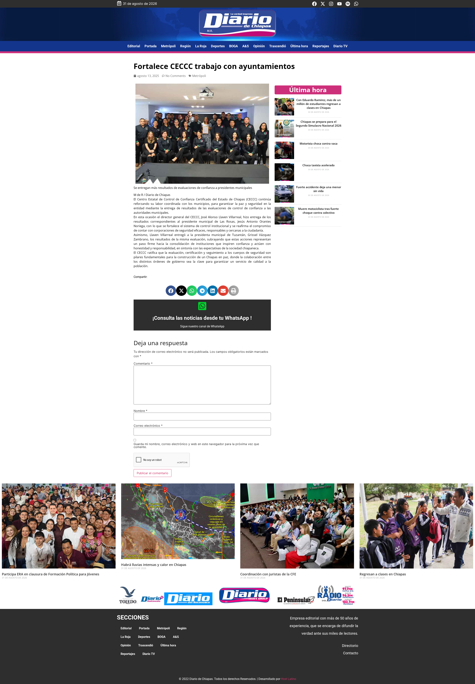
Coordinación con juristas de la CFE (268, 574)
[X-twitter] (323, 4)
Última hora (299, 46)
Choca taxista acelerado (318, 165)
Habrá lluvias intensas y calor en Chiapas (154, 564)
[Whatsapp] (356, 4)
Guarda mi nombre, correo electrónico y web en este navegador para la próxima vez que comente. (196, 445)
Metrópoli (168, 46)
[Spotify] (348, 4)
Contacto (350, 653)
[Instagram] (331, 4)
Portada (151, 46)
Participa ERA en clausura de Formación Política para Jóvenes (50, 574)
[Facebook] (314, 4)
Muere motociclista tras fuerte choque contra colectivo (318, 210)
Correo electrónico (148, 425)
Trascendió (277, 46)
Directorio (350, 645)
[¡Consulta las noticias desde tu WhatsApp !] (202, 306)
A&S (245, 46)
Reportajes (320, 46)
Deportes (218, 46)
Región (185, 46)
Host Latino (288, 679)
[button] (171, 290)
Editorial (133, 46)
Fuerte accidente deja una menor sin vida (318, 189)
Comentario (143, 363)
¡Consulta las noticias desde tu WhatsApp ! (202, 318)
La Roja (201, 46)
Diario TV (340, 46)
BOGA (233, 46)
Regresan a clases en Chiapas (383, 574)
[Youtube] (339, 4)
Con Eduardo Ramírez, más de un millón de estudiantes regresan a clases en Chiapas (318, 104)
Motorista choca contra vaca (319, 143)
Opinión (259, 46)
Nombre (140, 410)
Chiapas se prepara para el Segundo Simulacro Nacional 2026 (318, 123)
